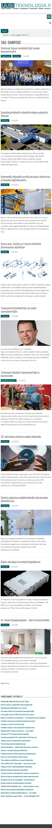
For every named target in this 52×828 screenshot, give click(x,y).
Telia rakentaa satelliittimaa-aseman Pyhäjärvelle (17, 760)
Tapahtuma (6, 56)
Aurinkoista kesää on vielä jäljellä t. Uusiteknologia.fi (18, 779)
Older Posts (5, 684)
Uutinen (17, 56)
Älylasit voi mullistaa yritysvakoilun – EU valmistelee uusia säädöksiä (23, 717)
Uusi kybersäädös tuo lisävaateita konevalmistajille (17, 711)
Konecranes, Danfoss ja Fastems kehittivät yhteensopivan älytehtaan (21, 245)
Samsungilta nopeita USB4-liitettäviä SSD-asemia (17, 714)
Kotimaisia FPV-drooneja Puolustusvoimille (15, 734)
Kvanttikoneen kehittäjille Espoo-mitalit (14, 708)
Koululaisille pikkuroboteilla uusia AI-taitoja (15, 701)
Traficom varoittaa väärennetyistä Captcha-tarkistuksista (20, 773)
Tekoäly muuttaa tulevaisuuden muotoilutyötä (15, 740)
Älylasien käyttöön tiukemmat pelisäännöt (14, 770)
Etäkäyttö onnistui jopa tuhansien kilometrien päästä (18, 721)
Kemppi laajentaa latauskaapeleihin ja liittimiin (16, 783)
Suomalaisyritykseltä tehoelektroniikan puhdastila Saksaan (24, 114)
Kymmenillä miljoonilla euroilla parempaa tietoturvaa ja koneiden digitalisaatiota (25, 178)
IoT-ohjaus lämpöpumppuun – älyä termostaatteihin (25, 620)
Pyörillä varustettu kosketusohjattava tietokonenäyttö (18, 753)
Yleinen (5, 252)
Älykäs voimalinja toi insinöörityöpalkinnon (20, 562)
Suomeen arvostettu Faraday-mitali (12, 724)
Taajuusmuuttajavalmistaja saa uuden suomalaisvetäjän (18, 309)
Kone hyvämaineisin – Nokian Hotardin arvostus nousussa (19, 747)
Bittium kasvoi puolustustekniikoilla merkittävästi (17, 789)
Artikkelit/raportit (8, 380)
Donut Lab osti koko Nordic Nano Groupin (14, 756)
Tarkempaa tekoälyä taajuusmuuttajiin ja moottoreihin (20, 374)
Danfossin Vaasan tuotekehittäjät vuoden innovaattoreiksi (20, 49)
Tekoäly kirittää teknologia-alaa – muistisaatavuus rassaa (20, 786)
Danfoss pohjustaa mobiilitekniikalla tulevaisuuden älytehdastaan (24, 499)
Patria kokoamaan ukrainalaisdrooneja (13, 743)
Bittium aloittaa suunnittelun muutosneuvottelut (16, 704)
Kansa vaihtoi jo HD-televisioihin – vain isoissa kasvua (18, 763)
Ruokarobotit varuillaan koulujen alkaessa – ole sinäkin (18, 792)
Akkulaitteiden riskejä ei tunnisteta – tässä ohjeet (17, 730)
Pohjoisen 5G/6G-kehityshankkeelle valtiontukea (16, 766)
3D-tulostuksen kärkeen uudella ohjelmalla (21, 437)
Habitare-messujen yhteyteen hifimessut (14, 750)
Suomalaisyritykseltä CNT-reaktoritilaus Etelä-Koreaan (19, 737)
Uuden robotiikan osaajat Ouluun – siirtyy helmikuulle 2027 (20, 796)
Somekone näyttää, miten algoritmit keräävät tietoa (18, 727)
